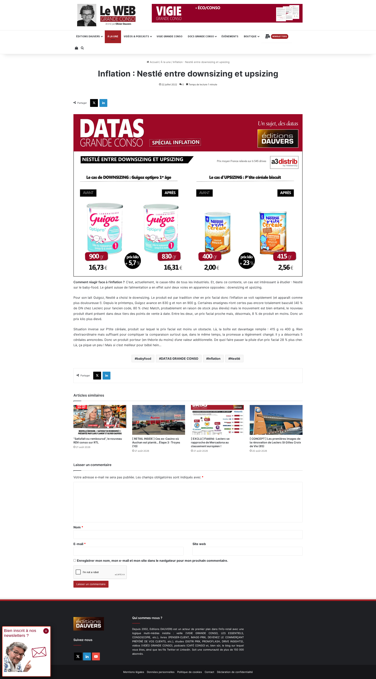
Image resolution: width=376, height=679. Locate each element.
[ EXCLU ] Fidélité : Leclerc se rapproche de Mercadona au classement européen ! (210, 442)
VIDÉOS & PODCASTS (136, 36)
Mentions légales (133, 672)
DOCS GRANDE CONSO (201, 36)
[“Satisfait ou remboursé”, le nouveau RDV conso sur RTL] (99, 420)
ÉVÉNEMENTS (229, 36)
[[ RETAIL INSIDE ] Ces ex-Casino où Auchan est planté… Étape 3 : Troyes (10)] (158, 420)
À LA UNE (113, 36)
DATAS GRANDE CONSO (179, 358)
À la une (166, 62)
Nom (78, 527)
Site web (199, 544)
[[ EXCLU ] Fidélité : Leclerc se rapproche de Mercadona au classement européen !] (217, 420)
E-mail (79, 544)
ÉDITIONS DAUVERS (88, 36)
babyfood (144, 358)
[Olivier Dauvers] (106, 15)
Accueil (154, 62)
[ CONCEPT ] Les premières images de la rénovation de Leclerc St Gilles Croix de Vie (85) (275, 442)
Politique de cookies (189, 672)
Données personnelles (160, 672)
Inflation (214, 358)
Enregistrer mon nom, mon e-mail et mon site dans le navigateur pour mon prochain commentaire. (152, 560)
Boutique (250, 36)
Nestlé (235, 358)
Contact (209, 672)
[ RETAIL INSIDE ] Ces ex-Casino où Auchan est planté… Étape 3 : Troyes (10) (156, 442)
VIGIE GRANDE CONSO (169, 36)
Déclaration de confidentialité (235, 672)
